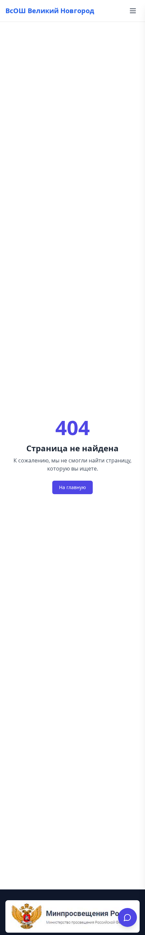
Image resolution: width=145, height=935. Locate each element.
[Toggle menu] (133, 11)
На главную (72, 487)
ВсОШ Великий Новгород (49, 10)
